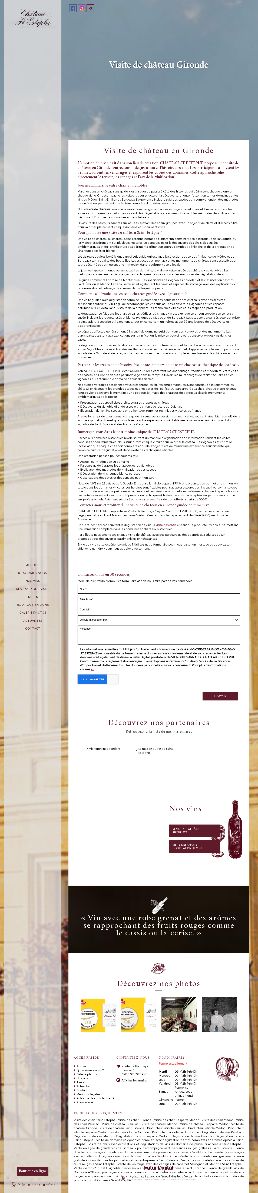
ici (92, 669)
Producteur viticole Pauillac (166, 1128)
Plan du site (85, 1102)
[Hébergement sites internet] (158, 1174)
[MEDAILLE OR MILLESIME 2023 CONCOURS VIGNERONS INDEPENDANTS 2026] (98, 1014)
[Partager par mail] (90, 8)
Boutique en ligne (33, 604)
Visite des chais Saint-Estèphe (95, 1120)
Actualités (32, 620)
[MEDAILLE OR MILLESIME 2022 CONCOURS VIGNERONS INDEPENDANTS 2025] (138, 1014)
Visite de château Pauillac (120, 1124)
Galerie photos (32, 612)
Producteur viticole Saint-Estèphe (175, 1132)
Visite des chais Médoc (218, 1120)
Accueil (32, 565)
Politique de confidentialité (95, 1098)
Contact (32, 628)
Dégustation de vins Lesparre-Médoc (142, 1136)
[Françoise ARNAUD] (219, 1014)
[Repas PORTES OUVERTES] (179, 1014)
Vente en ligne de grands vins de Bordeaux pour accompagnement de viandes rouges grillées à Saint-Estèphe (153, 1148)
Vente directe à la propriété (186, 830)
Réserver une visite (33, 588)
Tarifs (33, 596)
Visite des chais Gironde (134, 1120)
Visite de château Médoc (159, 1124)
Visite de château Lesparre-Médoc (204, 1124)
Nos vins (32, 580)
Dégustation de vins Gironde (192, 1136)
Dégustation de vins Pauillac (222, 1132)
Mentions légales (88, 1094)
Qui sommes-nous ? (32, 572)
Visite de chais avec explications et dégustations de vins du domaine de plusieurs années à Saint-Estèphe (165, 1144)
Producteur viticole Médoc (206, 1128)
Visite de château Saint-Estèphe (122, 1128)
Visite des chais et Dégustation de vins (187, 846)
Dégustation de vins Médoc (93, 1136)
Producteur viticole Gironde (129, 1132)
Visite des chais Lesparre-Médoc (176, 1120)
